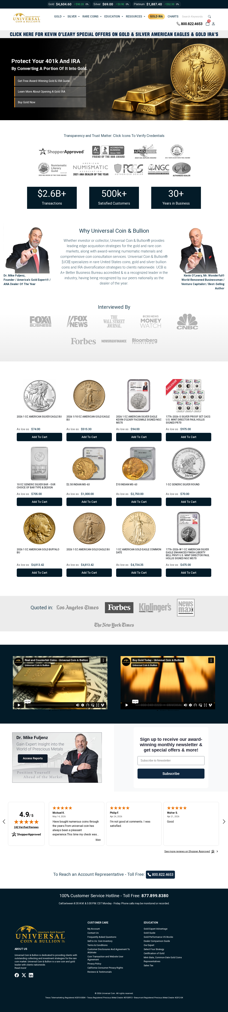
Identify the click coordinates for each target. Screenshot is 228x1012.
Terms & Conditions (97, 945)
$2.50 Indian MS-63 (78, 484)
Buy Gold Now (26, 102)
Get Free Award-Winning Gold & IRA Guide (44, 81)
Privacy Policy (94, 963)
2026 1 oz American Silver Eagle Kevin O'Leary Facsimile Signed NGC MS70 (138, 419)
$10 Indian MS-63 (126, 484)
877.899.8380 (155, 895)
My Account (93, 928)
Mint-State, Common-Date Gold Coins (163, 957)
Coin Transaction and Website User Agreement (105, 958)
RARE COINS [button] (90, 16)
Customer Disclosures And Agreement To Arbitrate (108, 951)
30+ (176, 193)
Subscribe (171, 774)
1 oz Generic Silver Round (183, 484)
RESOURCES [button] (134, 16)
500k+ (114, 193)
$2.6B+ (51, 193)
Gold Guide (149, 933)
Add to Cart (39, 437)
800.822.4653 (191, 24)
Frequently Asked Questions (101, 937)
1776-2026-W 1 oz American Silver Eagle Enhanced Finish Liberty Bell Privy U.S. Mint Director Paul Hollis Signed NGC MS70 (187, 554)
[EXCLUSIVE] (188, 395)
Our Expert (149, 945)
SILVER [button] (72, 16)
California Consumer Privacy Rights (105, 967)
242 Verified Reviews (26, 827)
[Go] (209, 16)
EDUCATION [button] (112, 16)
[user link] (213, 23)
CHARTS (173, 16)
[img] (26, 821)
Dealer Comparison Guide (157, 941)
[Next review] (224, 822)
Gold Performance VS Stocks (158, 937)
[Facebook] (17, 975)
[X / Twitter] (24, 975)
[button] (207, 23)
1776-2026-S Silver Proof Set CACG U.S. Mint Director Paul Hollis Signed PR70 (188, 419)
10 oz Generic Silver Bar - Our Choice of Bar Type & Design (36, 486)
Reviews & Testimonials (99, 972)
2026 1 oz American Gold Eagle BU (88, 549)
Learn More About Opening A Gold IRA (41, 91)
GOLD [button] (58, 16)
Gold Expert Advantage (155, 928)
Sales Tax (148, 965)
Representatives (152, 961)
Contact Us (93, 933)
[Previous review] (4, 822)
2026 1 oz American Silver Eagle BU (39, 416)
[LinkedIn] (31, 975)
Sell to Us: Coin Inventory (99, 941)
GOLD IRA (156, 16)
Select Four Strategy (154, 949)
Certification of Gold (154, 953)
